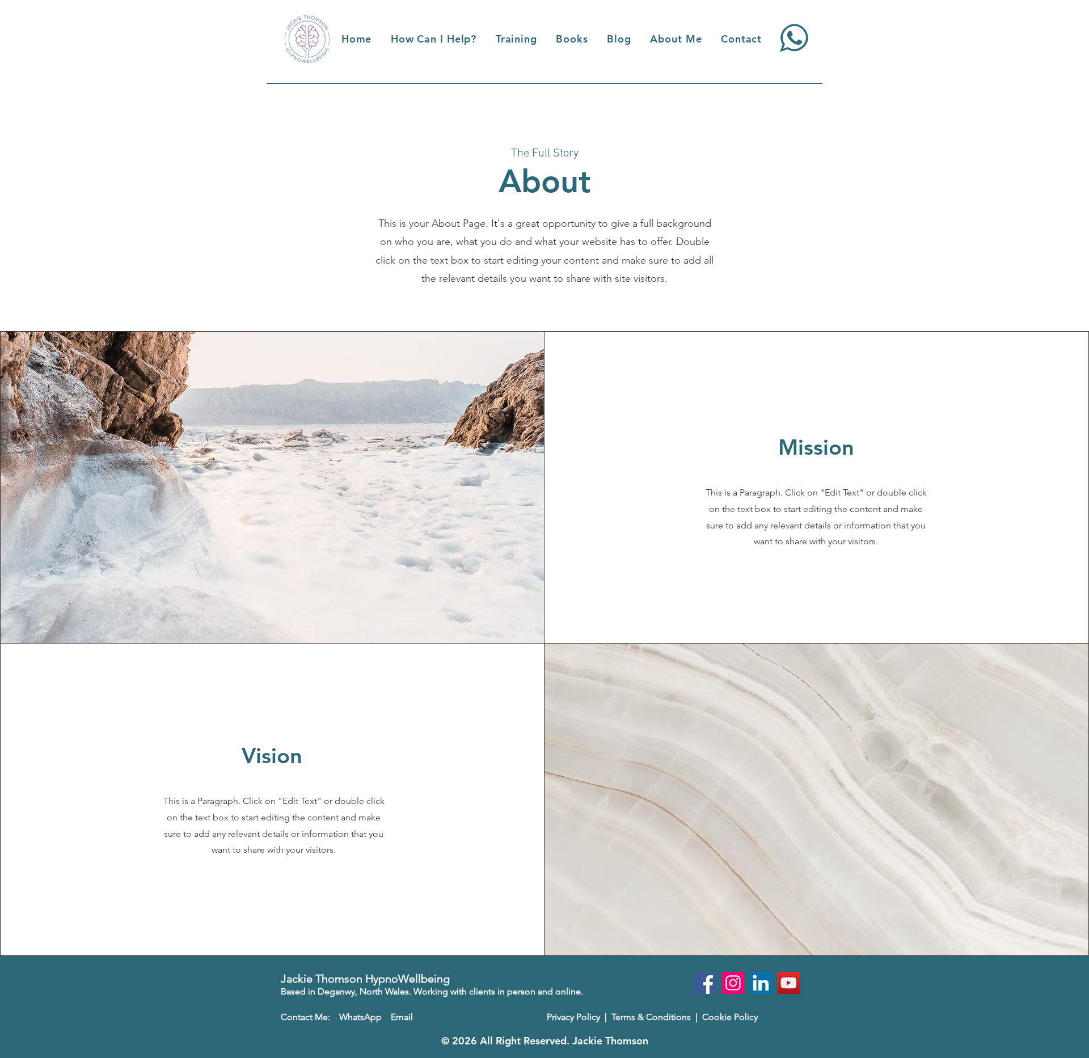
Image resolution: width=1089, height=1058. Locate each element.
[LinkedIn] (761, 983)
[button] (433, 39)
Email (402, 1017)
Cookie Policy (730, 1017)
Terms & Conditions (652, 1017)
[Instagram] (733, 983)
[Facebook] (705, 983)
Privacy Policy (573, 1017)
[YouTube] (789, 983)
